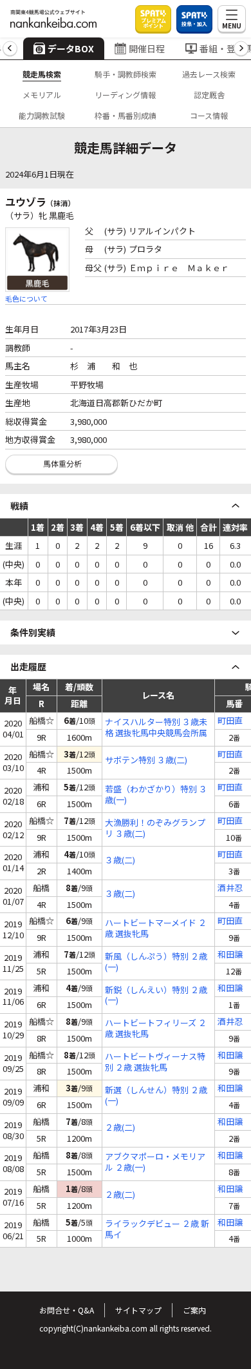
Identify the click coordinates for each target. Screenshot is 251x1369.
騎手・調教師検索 (125, 73)
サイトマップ (138, 1309)
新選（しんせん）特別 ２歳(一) (156, 1096)
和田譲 (230, 954)
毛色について (26, 298)
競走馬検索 (42, 73)
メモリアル (42, 94)
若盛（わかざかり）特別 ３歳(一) (156, 795)
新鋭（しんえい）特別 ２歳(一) (156, 996)
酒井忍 (230, 888)
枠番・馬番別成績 (125, 115)
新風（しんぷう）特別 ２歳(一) (156, 962)
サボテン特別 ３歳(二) (146, 760)
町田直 (230, 720)
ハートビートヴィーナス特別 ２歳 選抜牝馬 (155, 1062)
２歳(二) (120, 1127)
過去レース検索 (209, 73)
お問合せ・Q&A (66, 1309)
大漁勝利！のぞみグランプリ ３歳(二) (155, 828)
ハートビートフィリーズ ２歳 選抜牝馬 (156, 1029)
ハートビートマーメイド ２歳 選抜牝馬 (156, 929)
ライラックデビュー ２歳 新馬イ (157, 1229)
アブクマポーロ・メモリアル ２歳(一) (155, 1162)
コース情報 (209, 115)
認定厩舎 (209, 94)
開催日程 (147, 48)
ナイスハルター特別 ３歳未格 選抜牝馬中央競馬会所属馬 (156, 728)
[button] (10, 48)
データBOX (71, 48)
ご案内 (194, 1309)
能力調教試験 (42, 115)
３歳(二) (120, 860)
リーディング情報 (125, 94)
